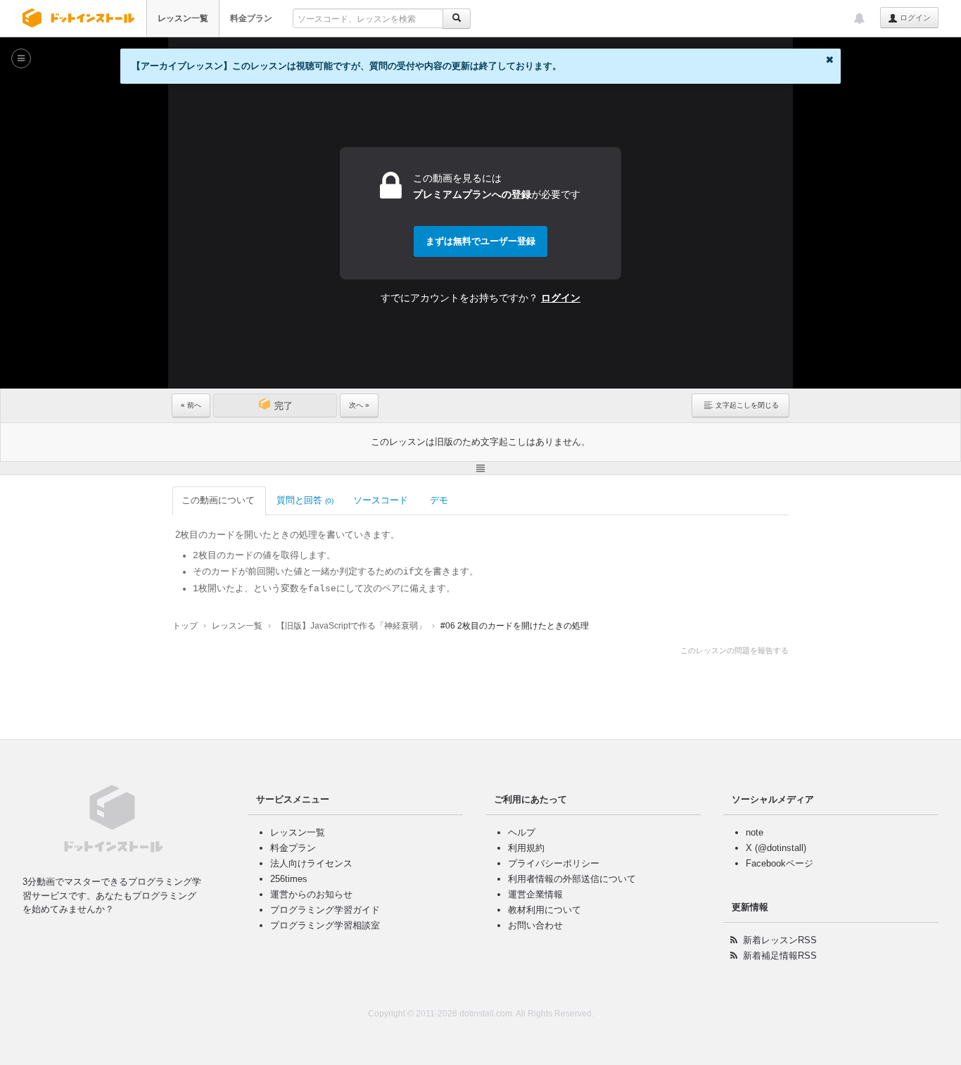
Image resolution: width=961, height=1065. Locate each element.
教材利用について (544, 910)
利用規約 (526, 848)
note (754, 832)
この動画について (218, 500)
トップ (185, 626)
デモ (439, 500)
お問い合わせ (535, 925)
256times (288, 879)
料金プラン (251, 18)
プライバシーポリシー (553, 863)
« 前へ (191, 405)
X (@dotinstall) (776, 848)
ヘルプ (521, 832)
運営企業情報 (535, 894)
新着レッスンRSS (780, 940)
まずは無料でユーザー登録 (480, 241)
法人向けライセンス (311, 863)
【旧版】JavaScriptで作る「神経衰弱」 (351, 626)
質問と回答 (304, 500)
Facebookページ (779, 863)
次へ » (359, 405)
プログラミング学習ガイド (325, 910)
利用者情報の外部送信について (572, 879)
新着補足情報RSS (780, 955)
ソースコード (380, 500)
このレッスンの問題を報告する (734, 650)
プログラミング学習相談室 (325, 925)
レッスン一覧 (183, 18)
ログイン (914, 17)
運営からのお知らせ (311, 894)
